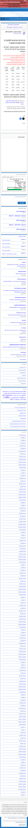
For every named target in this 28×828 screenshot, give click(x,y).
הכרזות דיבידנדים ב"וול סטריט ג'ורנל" (18, 426)
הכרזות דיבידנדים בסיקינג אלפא (19, 421)
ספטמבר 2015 (23, 786)
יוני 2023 (24, 535)
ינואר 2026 (23, 454)
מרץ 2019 (24, 673)
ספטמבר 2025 (23, 464)
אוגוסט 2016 (23, 757)
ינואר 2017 (23, 743)
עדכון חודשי (23, 380)
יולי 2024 (24, 502)
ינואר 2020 (23, 646)
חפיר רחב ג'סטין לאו (21, 410)
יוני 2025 (24, 473)
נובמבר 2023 (23, 521)
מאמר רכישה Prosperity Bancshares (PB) (17, 315)
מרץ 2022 (24, 575)
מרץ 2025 (24, 481)
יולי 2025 (24, 470)
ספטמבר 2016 (23, 754)
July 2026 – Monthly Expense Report (17, 299)
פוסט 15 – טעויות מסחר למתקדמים (18, 354)
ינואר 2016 (23, 776)
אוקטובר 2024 (23, 494)
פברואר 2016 (23, 773)
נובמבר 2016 (23, 749)
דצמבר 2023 (23, 519)
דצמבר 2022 (23, 551)
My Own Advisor (22, 279)
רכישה (24, 383)
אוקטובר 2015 (23, 784)
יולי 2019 (24, 662)
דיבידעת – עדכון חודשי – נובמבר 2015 (15, 27)
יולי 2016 (24, 759)
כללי (25, 375)
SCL (20, 397)
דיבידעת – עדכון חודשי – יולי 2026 (17, 215)
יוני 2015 (24, 795)
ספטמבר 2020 (23, 624)
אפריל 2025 (23, 478)
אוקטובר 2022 (23, 556)
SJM (25, 397)
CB (3, 393)
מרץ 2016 (24, 770)
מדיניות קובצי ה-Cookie (19, 822)
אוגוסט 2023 (23, 529)
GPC (3, 395)
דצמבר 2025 (23, 456)
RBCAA (15, 397)
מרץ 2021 (24, 608)
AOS (12, 391)
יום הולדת (24, 372)
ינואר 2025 (23, 486)
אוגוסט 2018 (23, 692)
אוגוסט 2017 (23, 724)
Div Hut (24, 320)
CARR (24, 391)
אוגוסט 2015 (23, 789)
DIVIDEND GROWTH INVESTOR (17, 344)
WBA (24, 399)
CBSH (6, 393)
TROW (17, 399)
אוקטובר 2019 (23, 654)
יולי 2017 (24, 727)
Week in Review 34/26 (21, 273)
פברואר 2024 (23, 513)
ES (20, 393)
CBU (9, 393)
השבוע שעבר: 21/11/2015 (13, 24)
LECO (18, 395)
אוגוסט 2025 (23, 467)
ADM (4, 391)
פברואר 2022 (23, 578)
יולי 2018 (24, 694)
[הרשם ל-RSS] (1, 10)
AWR (17, 391)
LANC (15, 395)
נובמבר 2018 (23, 684)
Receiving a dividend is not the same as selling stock (14, 347)
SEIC (22, 397)
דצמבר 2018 (23, 681)
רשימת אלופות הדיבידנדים (20, 407)
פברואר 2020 (23, 643)
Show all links (23, 359)
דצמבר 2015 (23, 778)
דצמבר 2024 (23, 489)
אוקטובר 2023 (23, 524)
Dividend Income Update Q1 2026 (18, 322)
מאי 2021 (24, 602)
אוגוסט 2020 (23, 627)
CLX (14, 393)
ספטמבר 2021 (23, 592)
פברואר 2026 (23, 451)
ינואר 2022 (23, 581)
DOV (19, 393)
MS (23, 395)
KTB (13, 395)
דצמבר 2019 (23, 648)
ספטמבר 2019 (23, 657)
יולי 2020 (24, 629)
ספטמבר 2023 (23, 527)
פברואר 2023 (23, 546)
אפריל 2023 (23, 540)
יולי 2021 (24, 597)
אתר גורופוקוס (23, 413)
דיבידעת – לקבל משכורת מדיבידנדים (18, 19)
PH (9, 397)
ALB (10, 391)
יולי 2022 (24, 565)
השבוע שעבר (15, 33)
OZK (7, 397)
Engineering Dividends (20, 305)
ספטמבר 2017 (23, 721)
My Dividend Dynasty (20, 297)
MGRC (20, 395)
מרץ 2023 (24, 543)
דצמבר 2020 (23, 616)
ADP (6, 391)
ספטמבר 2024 (23, 497)
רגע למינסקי (23, 339)
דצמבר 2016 (23, 746)
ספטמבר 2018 (23, 689)
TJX (14, 399)
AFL (8, 391)
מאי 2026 (24, 443)
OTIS (3, 397)
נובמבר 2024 (23, 491)
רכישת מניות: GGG (21, 211)
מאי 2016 (24, 765)
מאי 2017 (24, 732)
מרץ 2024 (24, 510)
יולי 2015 (24, 792)
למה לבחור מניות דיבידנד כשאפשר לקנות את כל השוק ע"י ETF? (14, 102)
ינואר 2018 (23, 711)
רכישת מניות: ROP (21, 220)
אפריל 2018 (23, 703)
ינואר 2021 (23, 613)
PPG (12, 397)
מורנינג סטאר (23, 418)
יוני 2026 (24, 440)
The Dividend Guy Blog (20, 288)
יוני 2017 (24, 730)
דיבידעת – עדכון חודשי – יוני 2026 (17, 224)
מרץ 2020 (24, 640)
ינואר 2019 (23, 678)
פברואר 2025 (23, 483)
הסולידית (23, 328)
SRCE (11, 399)
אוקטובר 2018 (23, 686)
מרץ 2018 (24, 705)
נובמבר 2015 (23, 781)
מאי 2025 (24, 475)
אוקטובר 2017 (23, 719)
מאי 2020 (24, 635)
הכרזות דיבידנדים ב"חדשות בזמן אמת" (17, 423)
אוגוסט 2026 (23, 435)
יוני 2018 (24, 697)
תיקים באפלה (22, 337)
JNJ (11, 395)
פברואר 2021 (23, 611)
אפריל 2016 (23, 767)
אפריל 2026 (23, 445)
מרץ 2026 (24, 448)
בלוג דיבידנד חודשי (21, 312)
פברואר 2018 (23, 708)
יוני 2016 (24, 762)
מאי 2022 (24, 570)
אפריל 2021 (23, 605)
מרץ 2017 (24, 738)
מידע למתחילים (22, 378)
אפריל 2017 (23, 735)
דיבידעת (24, 367)
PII (10, 397)
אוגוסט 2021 (23, 594)
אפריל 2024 (23, 508)
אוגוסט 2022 (23, 562)
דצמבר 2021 (23, 583)
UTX (19, 399)
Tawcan (24, 262)
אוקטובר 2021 (23, 589)
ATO (14, 391)
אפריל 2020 (23, 638)
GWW (7, 395)
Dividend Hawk (22, 271)
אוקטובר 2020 (23, 621)
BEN (21, 391)
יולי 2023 (24, 532)
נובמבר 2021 (23, 586)
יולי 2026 (24, 437)
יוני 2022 (24, 567)
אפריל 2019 (23, 670)
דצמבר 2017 (23, 713)
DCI (16, 393)
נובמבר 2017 (23, 716)
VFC (22, 399)
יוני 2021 (24, 600)
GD (22, 393)
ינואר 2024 (23, 516)
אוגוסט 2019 (23, 659)
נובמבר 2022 (23, 554)
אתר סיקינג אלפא (22, 415)
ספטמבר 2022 (23, 559)
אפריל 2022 (23, 573)
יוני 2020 (24, 632)
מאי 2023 (24, 537)
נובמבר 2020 (23, 619)
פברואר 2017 (23, 740)
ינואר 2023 (23, 548)
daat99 (20, 33)
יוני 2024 (24, 505)
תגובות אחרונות (22, 236)
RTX (18, 397)
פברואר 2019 (23, 675)
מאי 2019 (24, 667)
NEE (25, 395)
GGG (24, 393)
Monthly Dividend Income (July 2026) (17, 307)
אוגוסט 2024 (23, 500)
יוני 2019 (24, 665)
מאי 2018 (24, 700)
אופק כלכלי (23, 352)
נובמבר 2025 (23, 459)
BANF (19, 391)
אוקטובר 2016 (23, 751)
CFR (11, 393)
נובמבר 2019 (23, 651)
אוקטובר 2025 (23, 462)
